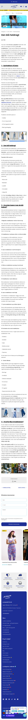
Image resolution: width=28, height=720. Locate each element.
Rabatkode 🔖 (21, 711)
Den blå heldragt (19, 13)
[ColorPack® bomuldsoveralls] (11, 544)
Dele (4, 39)
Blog (12, 13)
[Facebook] (6, 699)
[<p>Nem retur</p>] (14, 1)
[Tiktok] (12, 699)
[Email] (14, 699)
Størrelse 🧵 (14, 711)
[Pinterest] (9, 699)
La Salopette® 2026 (6, 708)
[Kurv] (26, 6)
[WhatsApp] (17, 699)
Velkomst (8, 13)
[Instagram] (3, 699)
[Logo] (14, 6)
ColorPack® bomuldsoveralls (9, 562)
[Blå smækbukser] (14, 136)
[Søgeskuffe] (21, 6)
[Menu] (2, 6)
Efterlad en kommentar (14, 524)
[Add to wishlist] (20, 531)
